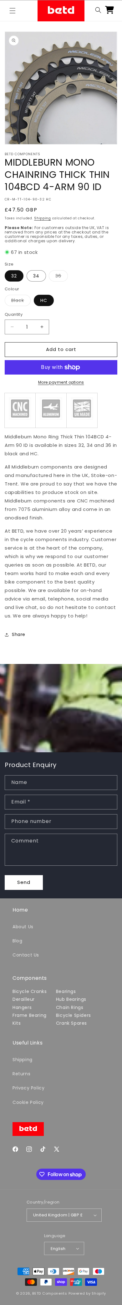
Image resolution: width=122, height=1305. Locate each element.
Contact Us (26, 955)
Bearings (66, 991)
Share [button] (18, 634)
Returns (21, 1074)
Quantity (14, 314)
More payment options (61, 382)
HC (43, 300)
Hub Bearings (71, 999)
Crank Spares (71, 1023)
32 (14, 276)
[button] (12, 11)
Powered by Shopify (87, 1293)
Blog (17, 941)
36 (61, 277)
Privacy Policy (28, 1088)
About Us (23, 927)
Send (23, 882)
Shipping (42, 218)
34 (36, 276)
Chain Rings (70, 1007)
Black (21, 301)
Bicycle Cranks (30, 991)
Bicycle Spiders (73, 1015)
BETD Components (49, 1293)
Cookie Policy (28, 1102)
